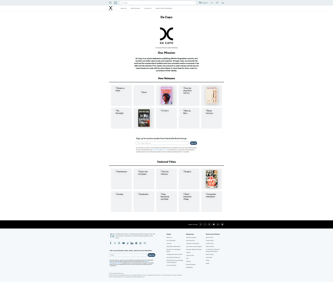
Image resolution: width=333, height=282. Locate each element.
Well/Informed (135, 8)
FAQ (187, 258)
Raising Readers (191, 264)
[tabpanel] (166, 108)
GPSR (207, 263)
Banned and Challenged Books (173, 250)
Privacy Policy (210, 240)
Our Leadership (170, 240)
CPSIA (207, 260)
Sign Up (193, 143)
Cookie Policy (210, 243)
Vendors (188, 261)
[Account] (217, 2)
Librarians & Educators (192, 243)
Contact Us (147, 8)
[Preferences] (211, 2)
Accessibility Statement (173, 257)
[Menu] (110, 2)
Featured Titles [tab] (166, 161)
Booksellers (189, 267)
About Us (124, 8)
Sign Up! (205, 3)
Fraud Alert (209, 257)
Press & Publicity (171, 265)
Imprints (168, 243)
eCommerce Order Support (194, 246)
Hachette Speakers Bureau (194, 249)
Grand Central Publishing (164, 8)
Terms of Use (209, 237)
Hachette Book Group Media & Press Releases (174, 261)
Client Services (190, 240)
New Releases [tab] (166, 78)
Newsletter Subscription (173, 246)
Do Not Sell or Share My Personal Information (213, 250)
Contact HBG (190, 255)
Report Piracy (210, 254)
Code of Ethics (210, 246)
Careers (188, 252)
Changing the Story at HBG (174, 254)
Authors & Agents (191, 237)
